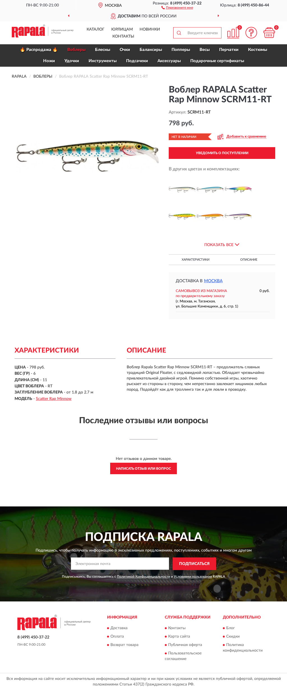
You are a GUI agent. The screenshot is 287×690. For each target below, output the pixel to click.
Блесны (102, 50)
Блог (230, 628)
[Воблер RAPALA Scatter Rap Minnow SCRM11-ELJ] (238, 189)
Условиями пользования (193, 576)
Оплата (117, 637)
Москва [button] (213, 281)
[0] (269, 32)
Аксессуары (169, 61)
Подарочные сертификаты (217, 61)
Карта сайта (179, 637)
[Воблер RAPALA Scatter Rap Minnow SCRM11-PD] (238, 216)
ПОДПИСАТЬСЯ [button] (194, 564)
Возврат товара (124, 645)
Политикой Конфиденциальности (143, 576)
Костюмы (257, 50)
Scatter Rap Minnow (53, 399)
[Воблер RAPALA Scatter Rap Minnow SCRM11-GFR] (210, 216)
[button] (177, 7)
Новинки (150, 29)
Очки (125, 50)
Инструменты (103, 61)
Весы (205, 50)
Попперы (181, 50)
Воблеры (76, 50)
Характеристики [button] (195, 259)
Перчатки (229, 50)
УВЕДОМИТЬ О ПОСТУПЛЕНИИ (222, 153)
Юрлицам (122, 29)
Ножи (49, 61)
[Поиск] (178, 32)
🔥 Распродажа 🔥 (39, 50)
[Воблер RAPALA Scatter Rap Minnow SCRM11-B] (210, 189)
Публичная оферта (185, 645)
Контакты (123, 36)
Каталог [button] (96, 29)
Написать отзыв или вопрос (143, 468)
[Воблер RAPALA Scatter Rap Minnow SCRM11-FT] (182, 216)
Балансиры (151, 50)
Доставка (119, 628)
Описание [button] (248, 259)
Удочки (71, 61)
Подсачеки (137, 61)
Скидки (233, 637)
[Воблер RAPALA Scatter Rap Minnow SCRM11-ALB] (182, 189)
